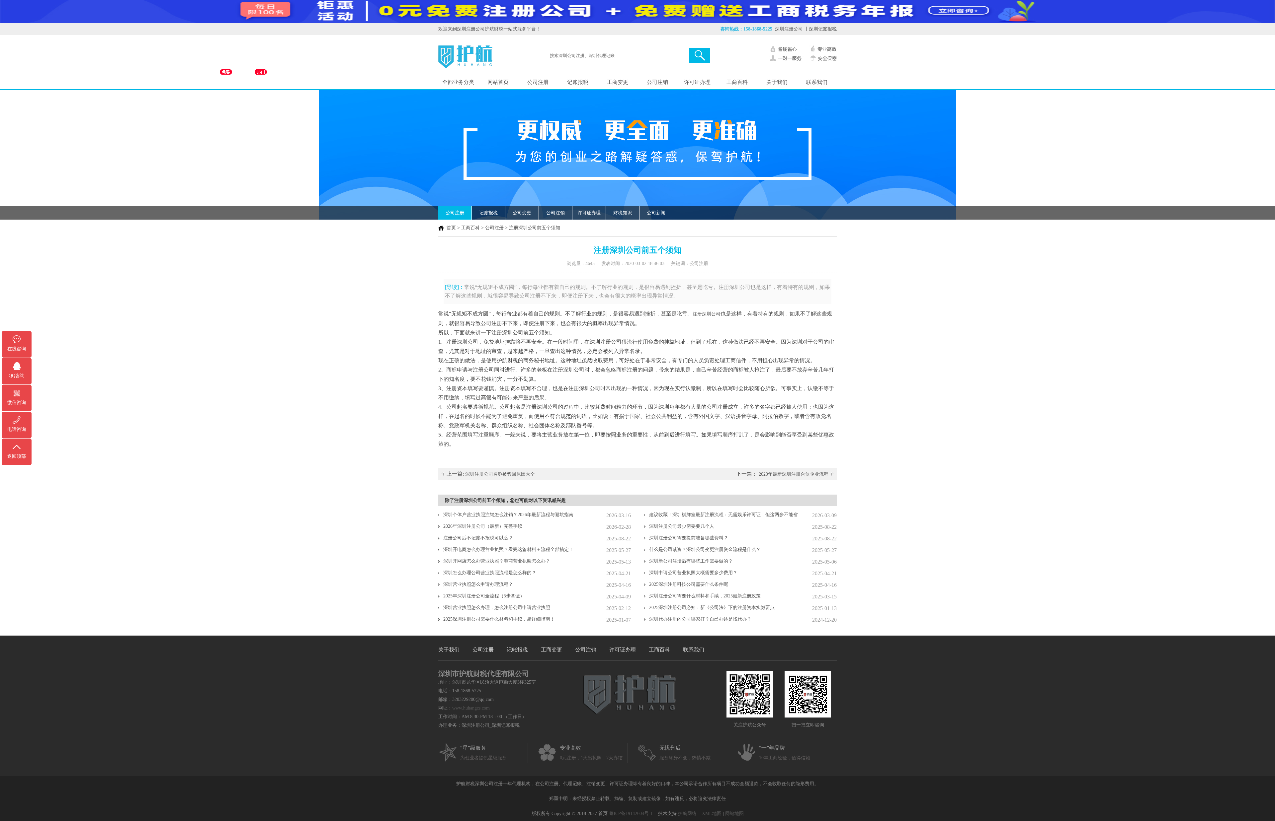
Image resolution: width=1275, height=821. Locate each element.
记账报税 (577, 82)
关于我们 (777, 82)
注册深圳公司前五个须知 (534, 227)
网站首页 (498, 82)
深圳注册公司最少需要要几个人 (681, 526)
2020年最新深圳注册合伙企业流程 (793, 474)
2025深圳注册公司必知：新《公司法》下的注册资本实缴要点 (712, 607)
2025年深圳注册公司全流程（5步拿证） (484, 595)
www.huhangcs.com (471, 708)
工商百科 (737, 82)
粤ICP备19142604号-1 (631, 813)
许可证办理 (697, 82)
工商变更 (617, 82)
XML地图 (712, 813)
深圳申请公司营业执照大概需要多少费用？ (693, 572)
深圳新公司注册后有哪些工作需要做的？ (691, 561)
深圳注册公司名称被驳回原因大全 (500, 474)
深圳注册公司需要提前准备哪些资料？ (688, 537)
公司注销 (657, 82)
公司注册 (538, 82)
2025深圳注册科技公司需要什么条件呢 (688, 584)
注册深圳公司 (707, 313)
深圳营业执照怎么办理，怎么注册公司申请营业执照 (496, 607)
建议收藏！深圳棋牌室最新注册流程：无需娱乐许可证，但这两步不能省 (723, 514)
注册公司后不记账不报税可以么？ (478, 537)
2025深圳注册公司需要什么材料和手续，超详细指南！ (499, 619)
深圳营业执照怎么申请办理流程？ (478, 584)
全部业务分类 (458, 82)
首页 (451, 227)
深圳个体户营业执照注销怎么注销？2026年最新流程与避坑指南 (508, 514)
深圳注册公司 (789, 29)
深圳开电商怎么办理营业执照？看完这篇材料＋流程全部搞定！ (508, 549)
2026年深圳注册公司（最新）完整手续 (482, 526)
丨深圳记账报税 (820, 29)
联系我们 (816, 82)
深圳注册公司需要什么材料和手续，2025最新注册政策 (705, 595)
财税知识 (622, 212)
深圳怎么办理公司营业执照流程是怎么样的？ (489, 572)
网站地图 (734, 813)
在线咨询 (16, 348)
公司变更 (522, 212)
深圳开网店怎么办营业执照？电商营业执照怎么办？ (496, 561)
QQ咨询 (17, 375)
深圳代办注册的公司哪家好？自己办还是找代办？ (700, 619)
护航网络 (687, 813)
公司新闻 (656, 212)
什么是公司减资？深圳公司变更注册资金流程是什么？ (705, 549)
